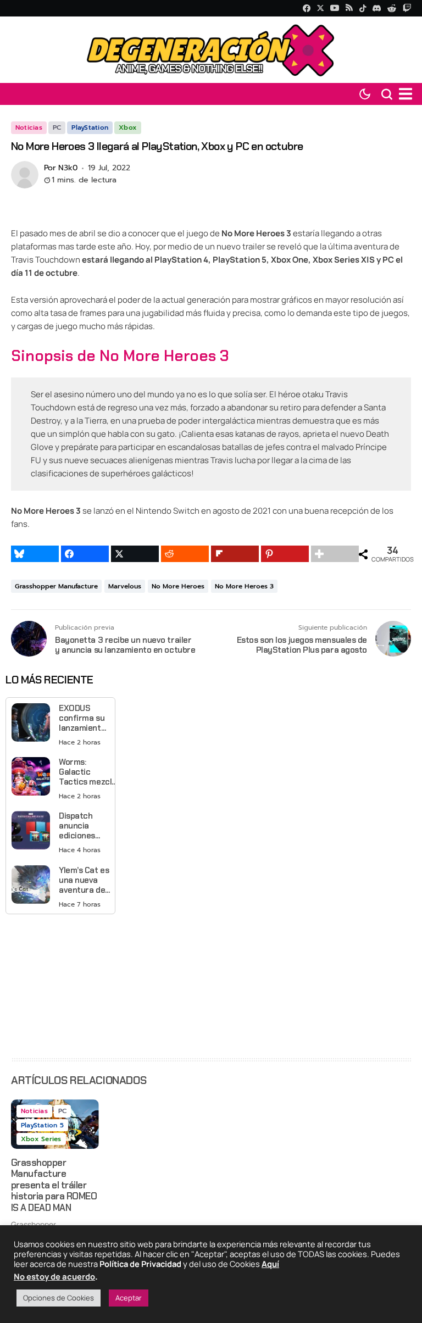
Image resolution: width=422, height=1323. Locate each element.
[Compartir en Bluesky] (35, 554)
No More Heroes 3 (244, 586)
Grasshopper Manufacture (56, 586)
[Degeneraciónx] (211, 49)
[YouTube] (334, 8)
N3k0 (67, 168)
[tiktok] (362, 8)
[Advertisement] (60, 986)
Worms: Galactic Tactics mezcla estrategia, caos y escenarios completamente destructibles (89, 772)
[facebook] (306, 8)
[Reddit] (392, 8)
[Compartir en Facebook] (85, 554)
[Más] (335, 554)
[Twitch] (407, 8)
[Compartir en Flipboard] (235, 554)
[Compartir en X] (135, 554)
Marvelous (124, 586)
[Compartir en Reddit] (185, 554)
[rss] (349, 8)
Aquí (270, 1264)
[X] (320, 8)
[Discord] (377, 8)
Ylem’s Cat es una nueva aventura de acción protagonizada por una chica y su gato (86, 880)
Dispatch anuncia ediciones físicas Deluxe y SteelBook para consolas (78, 826)
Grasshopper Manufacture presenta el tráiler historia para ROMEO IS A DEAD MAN (54, 1185)
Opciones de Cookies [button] (58, 1298)
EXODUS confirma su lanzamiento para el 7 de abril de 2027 (83, 718)
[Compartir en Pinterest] (285, 554)
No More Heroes (178, 586)
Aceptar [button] (128, 1298)
